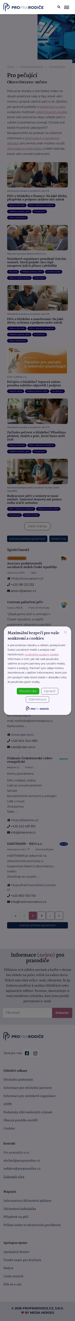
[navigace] (67, 7)
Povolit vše (28, 691)
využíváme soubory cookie (41, 654)
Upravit (50, 691)
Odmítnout (37, 699)
